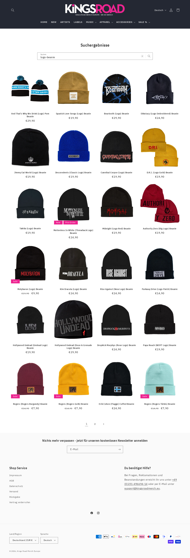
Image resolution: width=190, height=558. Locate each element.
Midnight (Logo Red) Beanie (116, 228)
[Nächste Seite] (103, 424)
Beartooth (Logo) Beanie (116, 113)
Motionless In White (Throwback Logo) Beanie (73, 231)
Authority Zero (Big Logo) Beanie (159, 228)
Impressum (15, 475)
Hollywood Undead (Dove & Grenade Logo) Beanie (73, 346)
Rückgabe (14, 497)
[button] (12, 10)
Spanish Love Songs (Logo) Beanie (73, 113)
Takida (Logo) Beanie (30, 228)
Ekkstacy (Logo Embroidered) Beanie (159, 113)
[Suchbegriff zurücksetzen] (142, 56)
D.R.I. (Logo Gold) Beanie (160, 172)
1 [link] (86, 424)
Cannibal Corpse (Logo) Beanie (116, 172)
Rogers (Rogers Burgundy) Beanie (30, 404)
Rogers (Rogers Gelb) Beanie (73, 404)
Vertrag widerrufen (19, 502)
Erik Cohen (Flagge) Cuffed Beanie (116, 404)
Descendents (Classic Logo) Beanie (73, 172)
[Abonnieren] (119, 449)
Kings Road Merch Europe (28, 551)
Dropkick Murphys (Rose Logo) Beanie (116, 345)
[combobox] (95, 56)
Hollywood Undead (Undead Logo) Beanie (30, 346)
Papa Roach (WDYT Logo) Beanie (159, 345)
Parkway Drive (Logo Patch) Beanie (160, 289)
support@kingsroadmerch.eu (142, 488)
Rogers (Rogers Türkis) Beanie (159, 404)
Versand (13, 491)
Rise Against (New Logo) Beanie (116, 289)
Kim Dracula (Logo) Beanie (73, 289)
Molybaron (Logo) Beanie (30, 289)
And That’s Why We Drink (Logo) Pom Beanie (30, 115)
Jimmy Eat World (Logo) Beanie (30, 172)
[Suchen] (149, 56)
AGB (11, 480)
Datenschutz (16, 486)
